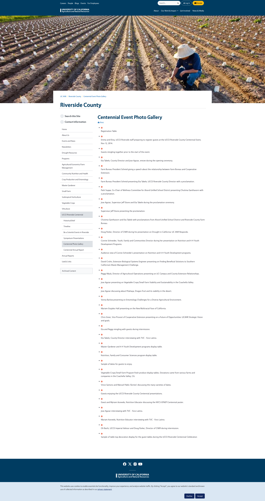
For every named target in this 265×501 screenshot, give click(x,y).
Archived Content (69, 271)
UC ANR (63, 96)
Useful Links (66, 261)
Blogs (77, 3)
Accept (200, 496)
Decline (189, 496)
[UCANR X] (130, 464)
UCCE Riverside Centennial (72, 214)
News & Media (198, 10)
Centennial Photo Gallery (73, 244)
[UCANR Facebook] (125, 464)
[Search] (178, 3)
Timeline (67, 226)
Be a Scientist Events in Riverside (76, 232)
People (70, 3)
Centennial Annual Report (74, 250)
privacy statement (105, 489)
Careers (63, 3)
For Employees (93, 3)
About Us (65, 135)
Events (83, 3)
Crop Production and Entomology (75, 179)
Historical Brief (69, 220)
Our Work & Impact (168, 10)
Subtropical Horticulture (71, 197)
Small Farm (66, 191)
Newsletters (66, 147)
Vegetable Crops (68, 203)
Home (64, 129)
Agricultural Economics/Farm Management (73, 166)
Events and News (68, 141)
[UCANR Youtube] (140, 464)
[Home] (74, 11)
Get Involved (185, 10)
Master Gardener (68, 185)
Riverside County (75, 96)
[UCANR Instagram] (135, 464)
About (156, 10)
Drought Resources (69, 152)
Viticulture (66, 208)
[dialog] (132, 491)
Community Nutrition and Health (75, 173)
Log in (187, 3)
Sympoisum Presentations (74, 238)
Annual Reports (68, 255)
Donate (199, 3)
